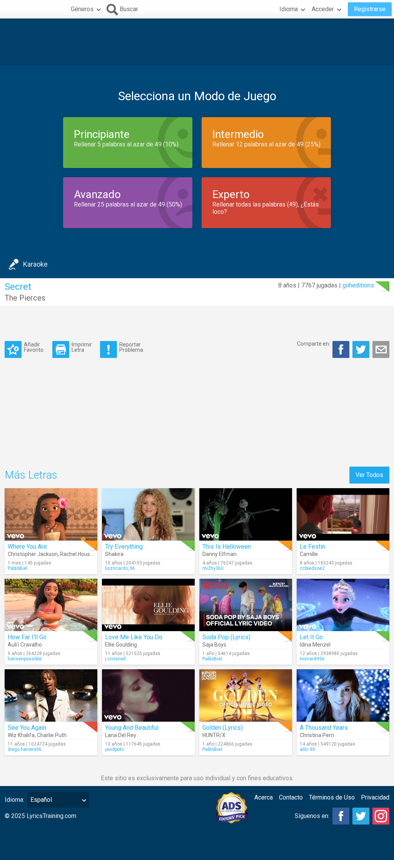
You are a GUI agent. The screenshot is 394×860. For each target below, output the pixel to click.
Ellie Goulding (121, 645)
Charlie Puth (52, 735)
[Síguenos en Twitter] (360, 816)
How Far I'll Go (27, 637)
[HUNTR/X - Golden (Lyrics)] (245, 695)
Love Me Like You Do (133, 637)
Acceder (323, 9)
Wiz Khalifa (21, 735)
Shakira (114, 554)
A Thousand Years (324, 727)
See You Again (27, 727)
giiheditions (358, 285)
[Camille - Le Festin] (343, 514)
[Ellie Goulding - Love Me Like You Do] (148, 605)
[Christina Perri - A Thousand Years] (343, 695)
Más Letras (31, 475)
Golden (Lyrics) (222, 727)
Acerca (263, 797)
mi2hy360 (213, 568)
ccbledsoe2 (312, 568)
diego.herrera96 (25, 749)
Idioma (288, 9)
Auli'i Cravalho (25, 645)
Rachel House (76, 554)
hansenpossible (25, 659)
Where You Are (27, 546)
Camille (309, 554)
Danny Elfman (219, 554)
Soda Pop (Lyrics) (226, 637)
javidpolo (114, 749)
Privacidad (375, 797)
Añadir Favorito (33, 347)
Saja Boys (214, 645)
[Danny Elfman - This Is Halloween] (245, 514)
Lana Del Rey (120, 735)
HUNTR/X (213, 735)
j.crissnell (115, 659)
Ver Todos (369, 475)
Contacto (291, 797)
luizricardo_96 (120, 568)
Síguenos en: (312, 816)
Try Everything (124, 546)
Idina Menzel (315, 645)
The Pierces (25, 297)
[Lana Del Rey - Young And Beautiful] (148, 695)
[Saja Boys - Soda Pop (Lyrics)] (245, 605)
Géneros (82, 9)
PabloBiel (17, 568)
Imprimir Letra (82, 347)
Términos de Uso (332, 797)
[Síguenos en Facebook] (340, 816)
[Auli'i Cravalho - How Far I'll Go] (51, 605)
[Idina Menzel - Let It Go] (343, 605)
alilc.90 (307, 749)
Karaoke (35, 264)
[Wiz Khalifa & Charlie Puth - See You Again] (51, 695)
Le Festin (312, 546)
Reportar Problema (131, 347)
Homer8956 (312, 659)
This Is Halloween (226, 546)
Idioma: (14, 799)
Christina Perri (317, 735)
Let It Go (311, 637)
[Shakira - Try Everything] (148, 514)
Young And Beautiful (132, 727)
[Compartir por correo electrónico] (380, 349)
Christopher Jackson (33, 554)
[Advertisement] (197, 42)
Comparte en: (313, 343)
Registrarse (370, 9)
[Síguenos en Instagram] (380, 816)
